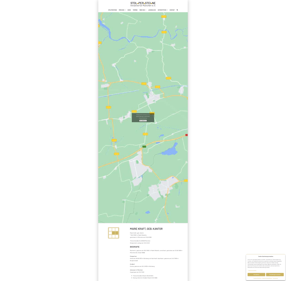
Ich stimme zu (143, 120)
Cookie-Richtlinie (257, 278)
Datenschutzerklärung (267, 278)
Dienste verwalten (252, 270)
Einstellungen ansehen (274, 274)
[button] (177, 10)
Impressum (275, 278)
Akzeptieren (256, 274)
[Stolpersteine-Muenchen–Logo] (143, 2)
